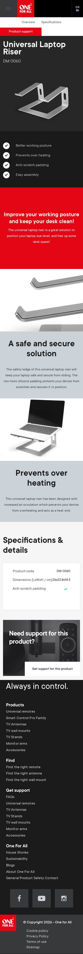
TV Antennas (16, 725)
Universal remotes (20, 712)
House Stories (17, 853)
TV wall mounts (18, 731)
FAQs (10, 797)
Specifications (51, 22)
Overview (28, 22)
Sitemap (33, 947)
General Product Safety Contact (32, 878)
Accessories (15, 750)
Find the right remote (23, 767)
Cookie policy (37, 931)
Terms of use (36, 942)
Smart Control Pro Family (26, 718)
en (79, 11)
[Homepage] (25, 8)
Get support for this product (52, 669)
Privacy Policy (37, 937)
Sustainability (17, 859)
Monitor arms (16, 744)
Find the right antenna (24, 774)
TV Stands (14, 737)
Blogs (10, 866)
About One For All (20, 872)
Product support (21, 31)
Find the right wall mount (26, 780)
